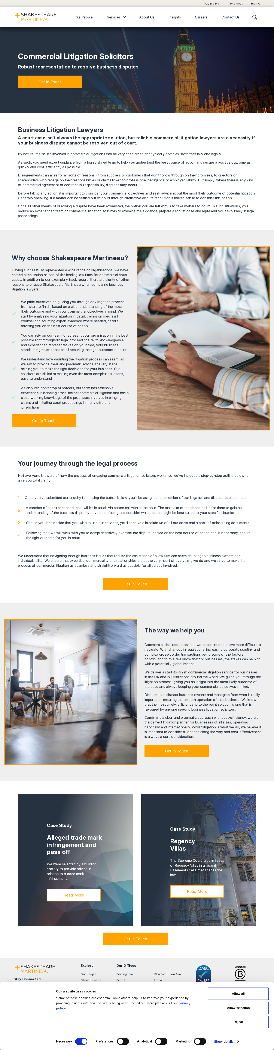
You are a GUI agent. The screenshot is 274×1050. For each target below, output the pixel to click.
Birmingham (124, 974)
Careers (201, 17)
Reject (238, 1022)
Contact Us (231, 17)
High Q (255, 3)
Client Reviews (91, 980)
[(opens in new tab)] (240, 974)
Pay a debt (235, 3)
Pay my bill (211, 3)
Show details (224, 1041)
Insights (174, 17)
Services (114, 17)
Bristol (120, 980)
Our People (84, 17)
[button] (50, 82)
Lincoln (159, 980)
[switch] (123, 1041)
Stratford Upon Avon (168, 974)
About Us (147, 17)
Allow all (238, 993)
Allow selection (238, 1008)
